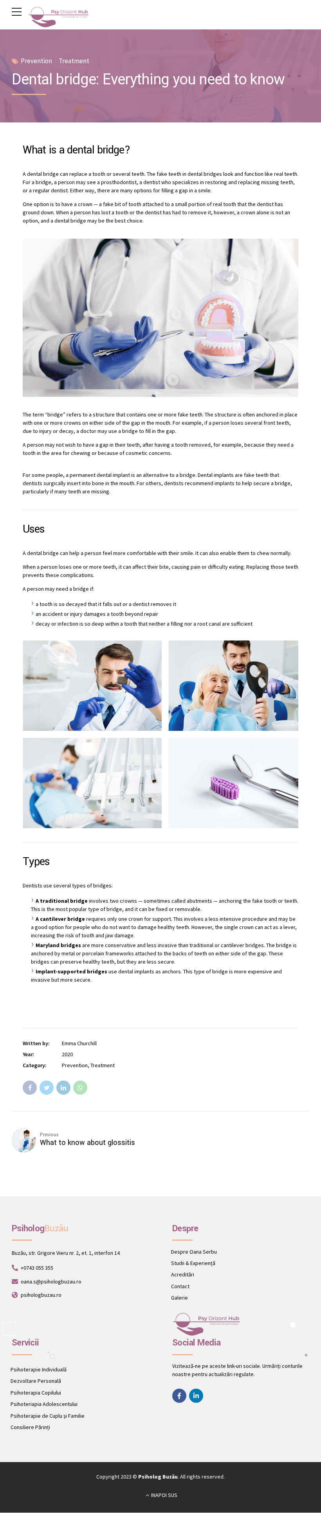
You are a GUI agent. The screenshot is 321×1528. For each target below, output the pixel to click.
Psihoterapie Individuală (39, 1369)
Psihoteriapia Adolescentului (44, 1404)
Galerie (179, 1297)
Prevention (36, 61)
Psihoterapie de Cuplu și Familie (48, 1415)
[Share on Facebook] (30, 1088)
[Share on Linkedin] (63, 1088)
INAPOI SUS (164, 1495)
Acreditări (182, 1274)
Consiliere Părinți (30, 1427)
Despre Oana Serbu (194, 1251)
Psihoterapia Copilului (36, 1392)
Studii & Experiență (193, 1263)
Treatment (74, 61)
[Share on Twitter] (47, 1088)
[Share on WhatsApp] (80, 1088)
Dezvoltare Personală (36, 1380)
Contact (180, 1286)
